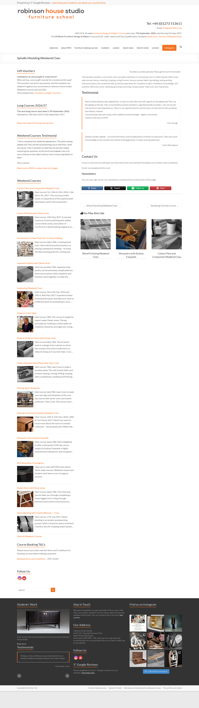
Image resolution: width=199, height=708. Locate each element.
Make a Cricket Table (26, 313)
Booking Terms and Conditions (31, 558)
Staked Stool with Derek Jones (31, 488)
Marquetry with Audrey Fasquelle (32, 438)
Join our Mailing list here (170, 36)
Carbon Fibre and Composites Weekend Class (38, 188)
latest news (128, 47)
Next (67, 676)
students (105, 47)
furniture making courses (86, 47)
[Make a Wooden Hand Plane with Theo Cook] (25, 374)
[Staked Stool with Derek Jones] (25, 499)
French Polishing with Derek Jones (33, 213)
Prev (19, 676)
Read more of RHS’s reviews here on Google (37, 168)
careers (116, 47)
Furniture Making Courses (97, 688)
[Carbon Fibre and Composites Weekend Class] (167, 220)
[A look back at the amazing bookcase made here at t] (173, 658)
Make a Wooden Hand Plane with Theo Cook (38, 363)
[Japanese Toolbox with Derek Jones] (25, 274)
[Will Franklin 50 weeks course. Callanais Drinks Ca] (173, 623)
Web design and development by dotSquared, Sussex (142, 688)
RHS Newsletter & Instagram (30, 463)
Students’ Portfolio (115, 688)
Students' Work (27, 604)
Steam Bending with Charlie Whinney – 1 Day (38, 513)
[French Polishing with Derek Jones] (25, 224)
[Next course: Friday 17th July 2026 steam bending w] (138, 640)
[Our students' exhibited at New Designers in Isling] (155, 623)
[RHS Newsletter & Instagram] (25, 474)
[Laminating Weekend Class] (25, 299)
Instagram (169, 47)
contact (155, 47)
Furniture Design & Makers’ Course (109, 33)
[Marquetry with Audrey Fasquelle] (131, 220)
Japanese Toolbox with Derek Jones (33, 263)
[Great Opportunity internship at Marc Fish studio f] (155, 658)
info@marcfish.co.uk (172, 28)
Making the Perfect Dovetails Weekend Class (38, 413)
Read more (152, 36)
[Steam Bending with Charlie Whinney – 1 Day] (25, 524)
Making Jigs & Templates (28, 388)
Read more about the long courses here (35, 123)
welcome (54, 47)
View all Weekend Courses (29, 536)
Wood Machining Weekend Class (100, 205)
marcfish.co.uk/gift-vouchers (47, 93)
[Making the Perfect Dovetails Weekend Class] (25, 424)
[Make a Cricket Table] (25, 324)
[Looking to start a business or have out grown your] (138, 623)
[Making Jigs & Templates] (25, 399)
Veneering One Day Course (164, 205)
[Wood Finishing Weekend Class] (96, 220)
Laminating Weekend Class (29, 288)
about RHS (66, 47)
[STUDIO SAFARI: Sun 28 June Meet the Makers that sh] (173, 640)
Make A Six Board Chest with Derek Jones (36, 338)
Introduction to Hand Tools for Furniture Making (39, 238)
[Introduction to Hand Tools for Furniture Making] (25, 249)
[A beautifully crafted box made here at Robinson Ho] (138, 658)
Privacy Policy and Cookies (172, 688)
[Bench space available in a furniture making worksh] (155, 640)
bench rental (143, 47)
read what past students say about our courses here (78, 2)
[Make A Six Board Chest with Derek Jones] (25, 349)
